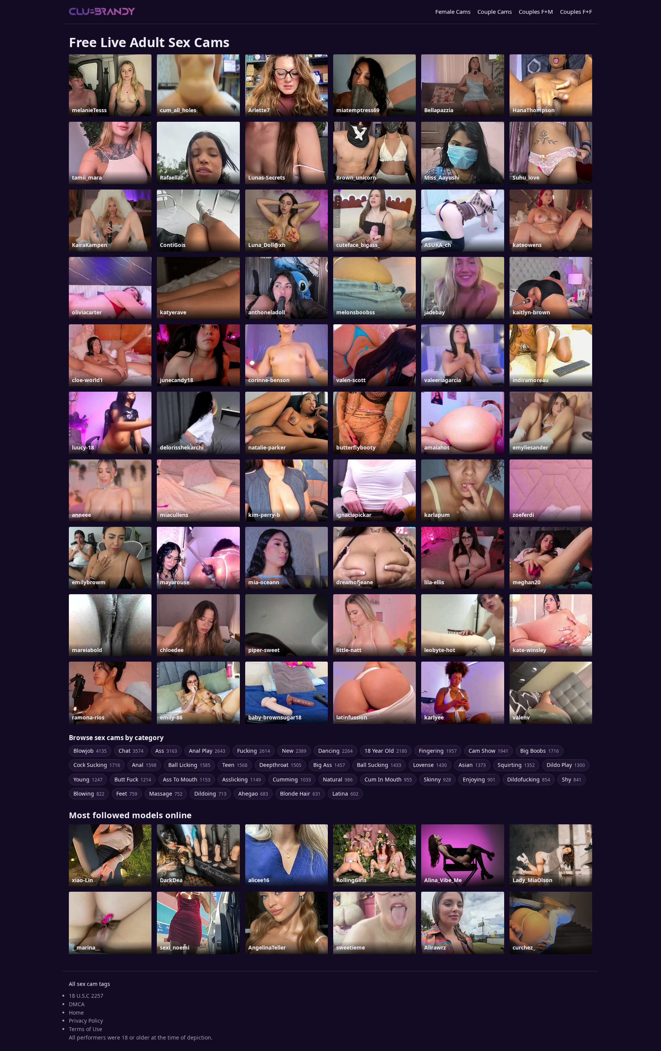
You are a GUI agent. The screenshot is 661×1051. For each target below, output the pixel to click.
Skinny (437, 779)
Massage (165, 793)
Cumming (292, 779)
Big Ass (329, 764)
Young (88, 779)
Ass (166, 750)
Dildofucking (528, 779)
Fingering (438, 750)
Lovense (430, 764)
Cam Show (488, 750)
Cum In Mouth (388, 779)
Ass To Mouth (186, 779)
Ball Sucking (379, 764)
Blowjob (90, 750)
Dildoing (210, 793)
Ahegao (253, 793)
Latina (345, 793)
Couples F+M (536, 11)
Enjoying (479, 779)
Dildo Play (566, 764)
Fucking (253, 750)
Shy (571, 779)
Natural (338, 779)
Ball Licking (189, 764)
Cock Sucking (96, 764)
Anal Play (207, 750)
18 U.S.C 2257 (86, 995)
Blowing (88, 793)
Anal (144, 764)
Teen (234, 764)
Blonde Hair (300, 793)
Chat (131, 750)
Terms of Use (85, 1029)
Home (76, 1012)
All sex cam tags (89, 983)
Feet (126, 793)
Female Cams (453, 11)
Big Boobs (539, 750)
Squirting (516, 764)
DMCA (77, 1004)
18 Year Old (386, 750)
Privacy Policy (86, 1020)
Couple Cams (494, 11)
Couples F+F (576, 11)
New (294, 750)
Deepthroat (280, 764)
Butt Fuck (132, 779)
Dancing (335, 750)
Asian (472, 764)
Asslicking (241, 779)
